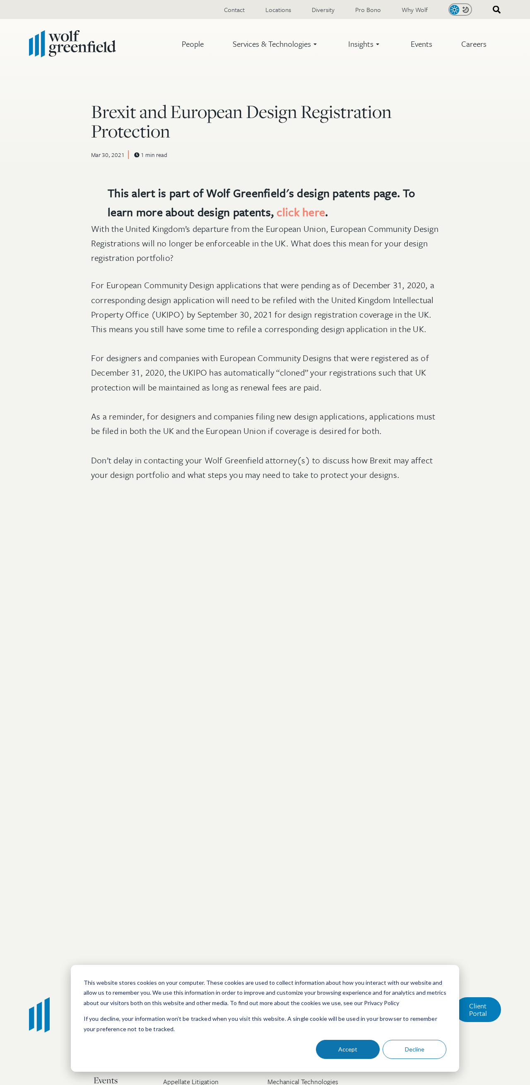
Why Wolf (415, 9)
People (193, 43)
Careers (474, 43)
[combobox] (494, 9)
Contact (234, 9)
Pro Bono (368, 9)
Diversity (323, 9)
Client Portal (478, 1009)
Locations (278, 9)
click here (301, 212)
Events (421, 43)
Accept (347, 1049)
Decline (414, 1049)
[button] (276, 44)
